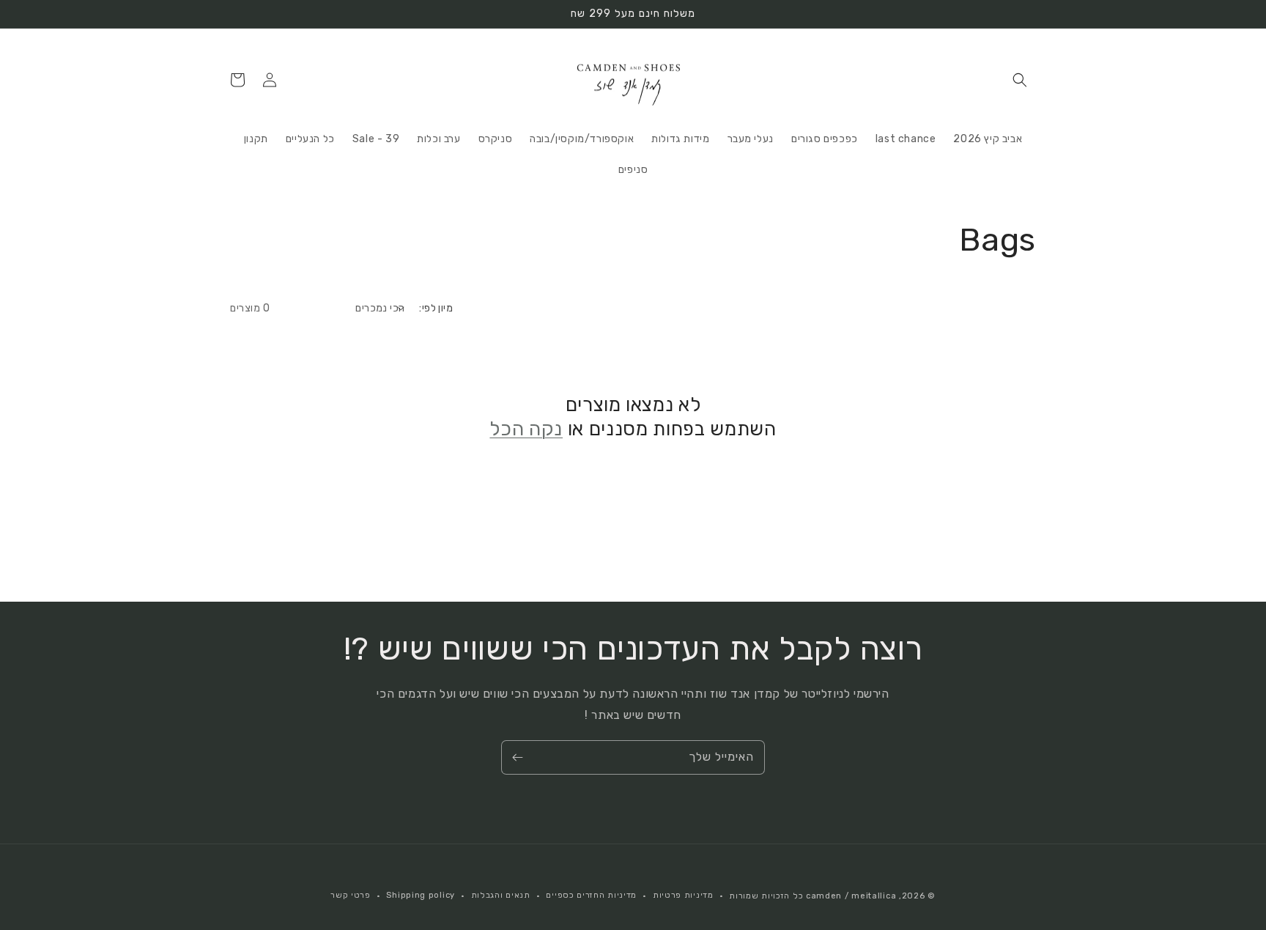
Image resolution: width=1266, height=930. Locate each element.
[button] (1020, 80)
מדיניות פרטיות (683, 895)
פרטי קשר (350, 895)
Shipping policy (420, 895)
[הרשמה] (517, 757)
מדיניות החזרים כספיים (591, 895)
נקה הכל (526, 428)
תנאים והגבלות (500, 895)
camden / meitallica (849, 896)
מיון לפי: (436, 308)
